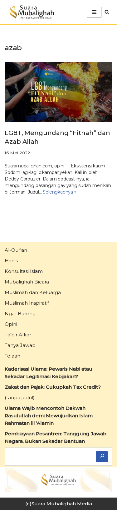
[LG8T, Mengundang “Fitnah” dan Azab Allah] (58, 92)
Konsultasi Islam (24, 271)
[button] (107, 12)
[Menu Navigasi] (94, 12)
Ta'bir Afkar (18, 335)
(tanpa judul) (20, 397)
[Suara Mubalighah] (31, 12)
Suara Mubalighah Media (62, 504)
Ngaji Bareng (20, 313)
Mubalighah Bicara (27, 282)
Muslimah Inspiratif (27, 303)
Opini (11, 324)
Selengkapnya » (59, 192)
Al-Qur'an (16, 250)
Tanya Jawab (20, 345)
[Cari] (102, 456)
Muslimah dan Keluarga (33, 292)
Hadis (11, 261)
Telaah (12, 356)
